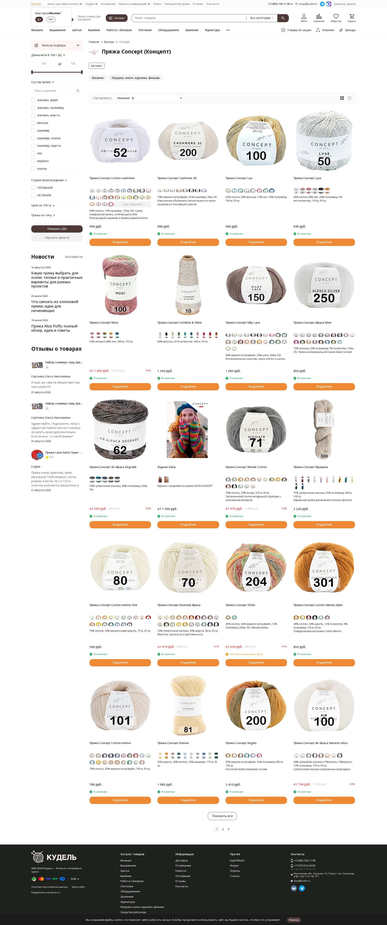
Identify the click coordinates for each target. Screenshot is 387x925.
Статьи (234, 876)
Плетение (145, 30)
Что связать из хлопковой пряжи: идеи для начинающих (54, 306)
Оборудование (168, 30)
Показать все (222, 816)
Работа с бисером (119, 30)
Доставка (181, 860)
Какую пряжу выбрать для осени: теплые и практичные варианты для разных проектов (57, 279)
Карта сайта (78, 886)
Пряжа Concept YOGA (240, 605)
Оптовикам (108, 4)
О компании (183, 865)
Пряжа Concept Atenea (173, 743)
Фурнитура (212, 30)
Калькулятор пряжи (177, 4)
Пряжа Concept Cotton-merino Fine (113, 605)
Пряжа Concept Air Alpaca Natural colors (320, 743)
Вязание (37, 30)
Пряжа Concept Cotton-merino (110, 743)
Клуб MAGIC (237, 860)
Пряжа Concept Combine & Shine (179, 322)
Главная (94, 42)
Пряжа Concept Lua (239, 178)
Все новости (74, 257)
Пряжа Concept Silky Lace (243, 322)
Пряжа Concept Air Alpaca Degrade (112, 467)
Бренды (109, 42)
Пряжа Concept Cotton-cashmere (112, 178)
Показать (53, 229)
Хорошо (294, 920)
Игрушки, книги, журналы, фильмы (142, 907)
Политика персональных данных (49, 886)
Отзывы (198, 4)
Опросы (235, 871)
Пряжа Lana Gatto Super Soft (65, 452)
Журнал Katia (166, 467)
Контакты (213, 4)
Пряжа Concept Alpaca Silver (312, 322)
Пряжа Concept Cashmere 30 (177, 178)
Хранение (192, 30)
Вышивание (57, 30)
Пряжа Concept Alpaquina (310, 467)
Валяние (94, 30)
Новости (180, 871)
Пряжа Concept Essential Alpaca (178, 605)
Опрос (157, 4)
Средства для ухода (133, 912)
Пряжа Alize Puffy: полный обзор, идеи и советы (54, 328)
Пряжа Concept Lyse (307, 178)
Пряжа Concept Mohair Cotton (246, 467)
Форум (234, 865)
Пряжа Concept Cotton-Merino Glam (318, 605)
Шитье (77, 30)
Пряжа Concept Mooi (103, 322)
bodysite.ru (54, 892)
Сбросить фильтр (57, 237)
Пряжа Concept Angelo (241, 743)
